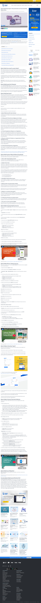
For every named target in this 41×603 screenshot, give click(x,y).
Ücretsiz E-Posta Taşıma (19, 575)
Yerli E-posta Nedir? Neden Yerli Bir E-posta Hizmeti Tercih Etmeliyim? (36, 81)
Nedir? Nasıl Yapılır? (32, 44)
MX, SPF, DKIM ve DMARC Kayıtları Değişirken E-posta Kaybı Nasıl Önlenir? (23, 539)
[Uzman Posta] (5, 5)
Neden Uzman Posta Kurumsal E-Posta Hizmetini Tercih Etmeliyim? (36, 63)
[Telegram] (7, 28)
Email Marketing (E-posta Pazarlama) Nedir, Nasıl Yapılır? (36, 94)
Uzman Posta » (2, 11)
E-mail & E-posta (31, 37)
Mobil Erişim (4, 578)
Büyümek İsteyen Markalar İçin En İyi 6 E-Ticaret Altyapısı (4, 526)
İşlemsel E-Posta (18, 571)
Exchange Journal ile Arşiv (6, 581)
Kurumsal (28, 5)
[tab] (31, 50)
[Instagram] (5, 566)
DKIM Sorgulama (18, 596)
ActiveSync (4, 579)
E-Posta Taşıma (18, 580)
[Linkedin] (8, 566)
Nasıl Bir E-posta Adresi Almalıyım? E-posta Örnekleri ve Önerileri (36, 68)
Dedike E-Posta (19, 5)
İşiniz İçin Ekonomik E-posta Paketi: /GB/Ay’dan (20, 557)
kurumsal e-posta (14, 41)
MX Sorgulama (18, 595)
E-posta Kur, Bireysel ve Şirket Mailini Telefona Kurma (14, 261)
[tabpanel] (34, 75)
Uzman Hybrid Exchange (6, 580)
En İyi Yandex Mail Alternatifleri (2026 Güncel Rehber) (14, 526)
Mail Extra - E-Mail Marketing (20, 572)
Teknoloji (30, 46)
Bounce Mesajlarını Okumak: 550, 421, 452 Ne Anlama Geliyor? (14, 514)
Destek (31, 5)
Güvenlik (23, 5)
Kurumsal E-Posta (5, 573)
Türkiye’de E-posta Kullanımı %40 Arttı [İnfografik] (35, 54)
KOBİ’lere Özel (31, 42)
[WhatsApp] (5, 28)
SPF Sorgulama (18, 594)
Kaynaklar (25, 5)
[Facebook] (1, 28)
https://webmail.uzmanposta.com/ (6, 373)
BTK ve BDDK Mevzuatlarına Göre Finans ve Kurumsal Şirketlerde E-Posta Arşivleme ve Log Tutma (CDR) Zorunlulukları (23, 552)
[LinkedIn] (4, 28)
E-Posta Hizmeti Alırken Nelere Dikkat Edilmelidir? (36, 71)
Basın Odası (18, 591)
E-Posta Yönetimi (18, 581)
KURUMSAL (33, 2)
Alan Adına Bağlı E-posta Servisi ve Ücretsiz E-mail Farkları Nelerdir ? (36, 76)
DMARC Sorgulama (19, 597)
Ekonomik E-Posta (5, 572)
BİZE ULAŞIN (36, 2)
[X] (2, 28)
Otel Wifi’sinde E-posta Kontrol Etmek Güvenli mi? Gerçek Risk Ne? (4, 514)
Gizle (6, 46)
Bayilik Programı (5, 597)
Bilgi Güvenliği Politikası (19, 590)
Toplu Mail (15, 5)
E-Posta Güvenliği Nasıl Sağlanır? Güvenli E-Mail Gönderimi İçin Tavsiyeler (36, 59)
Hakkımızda (18, 588)
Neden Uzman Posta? (19, 589)
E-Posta (12, 5)
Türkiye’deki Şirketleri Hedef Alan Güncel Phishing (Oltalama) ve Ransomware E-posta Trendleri (14, 551)
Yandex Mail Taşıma (19, 576)
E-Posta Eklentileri (18, 577)
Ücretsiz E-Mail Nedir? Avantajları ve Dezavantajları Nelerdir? (36, 85)
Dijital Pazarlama (31, 35)
